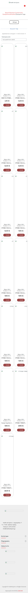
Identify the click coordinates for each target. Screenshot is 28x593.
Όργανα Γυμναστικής (16, 12)
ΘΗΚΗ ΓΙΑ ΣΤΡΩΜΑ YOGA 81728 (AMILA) (11, 98)
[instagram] (5, 532)
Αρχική (7, 12)
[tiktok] (11, 532)
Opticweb (20, 590)
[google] (8, 532)
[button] (14, 22)
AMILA (8, 94)
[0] (23, 5)
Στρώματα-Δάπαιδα (9, 14)
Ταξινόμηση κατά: (6, 37)
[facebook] (2, 532)
